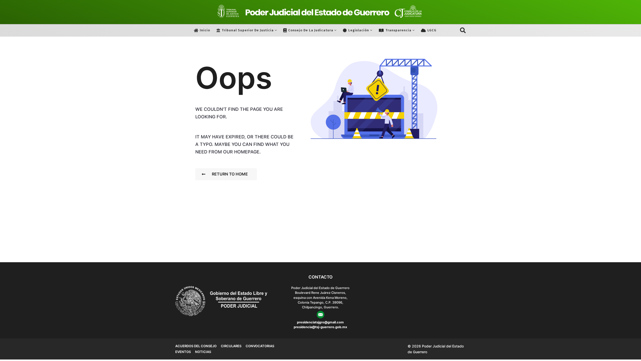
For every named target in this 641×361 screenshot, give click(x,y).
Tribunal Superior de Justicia (248, 30)
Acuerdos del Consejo (196, 346)
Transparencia (398, 30)
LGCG (431, 30)
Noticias (203, 352)
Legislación (358, 30)
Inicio (205, 30)
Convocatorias (260, 346)
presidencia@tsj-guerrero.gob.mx (320, 327)
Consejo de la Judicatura (310, 30)
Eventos (183, 352)
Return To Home (230, 173)
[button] (463, 30)
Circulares (231, 346)
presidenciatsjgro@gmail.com (320, 322)
